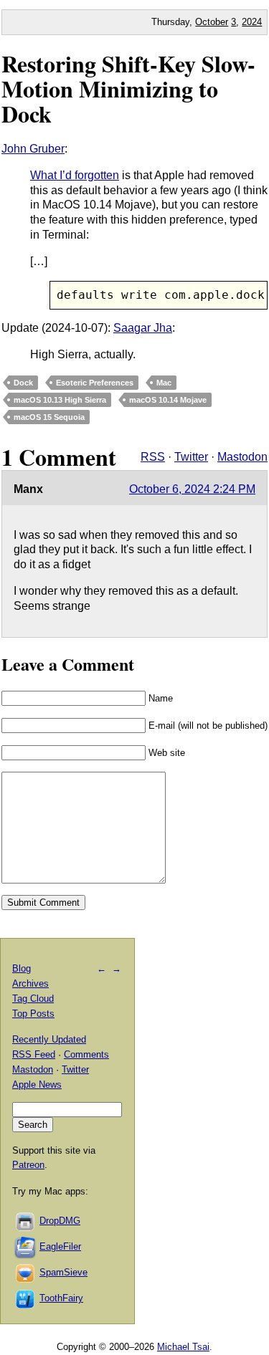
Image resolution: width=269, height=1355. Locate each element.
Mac (163, 382)
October (211, 21)
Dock (23, 382)
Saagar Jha (142, 328)
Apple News (37, 1084)
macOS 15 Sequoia (49, 417)
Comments (86, 1054)
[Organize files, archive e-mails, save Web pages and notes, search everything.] (25, 1246)
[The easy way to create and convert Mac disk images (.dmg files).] (25, 1220)
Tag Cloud (33, 998)
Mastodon (242, 457)
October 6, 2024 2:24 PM (192, 489)
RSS (153, 457)
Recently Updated (49, 1039)
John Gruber (33, 149)
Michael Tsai (183, 1346)
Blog (21, 968)
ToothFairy (61, 1298)
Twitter (191, 457)
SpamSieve (63, 1272)
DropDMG (59, 1220)
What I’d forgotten (74, 175)
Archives (30, 983)
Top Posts (33, 1013)
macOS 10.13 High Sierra (60, 400)
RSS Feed (33, 1054)
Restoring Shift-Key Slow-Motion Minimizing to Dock (128, 88)
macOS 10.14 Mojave (168, 400)
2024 (252, 21)
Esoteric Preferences (94, 382)
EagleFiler (60, 1246)
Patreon (28, 1164)
